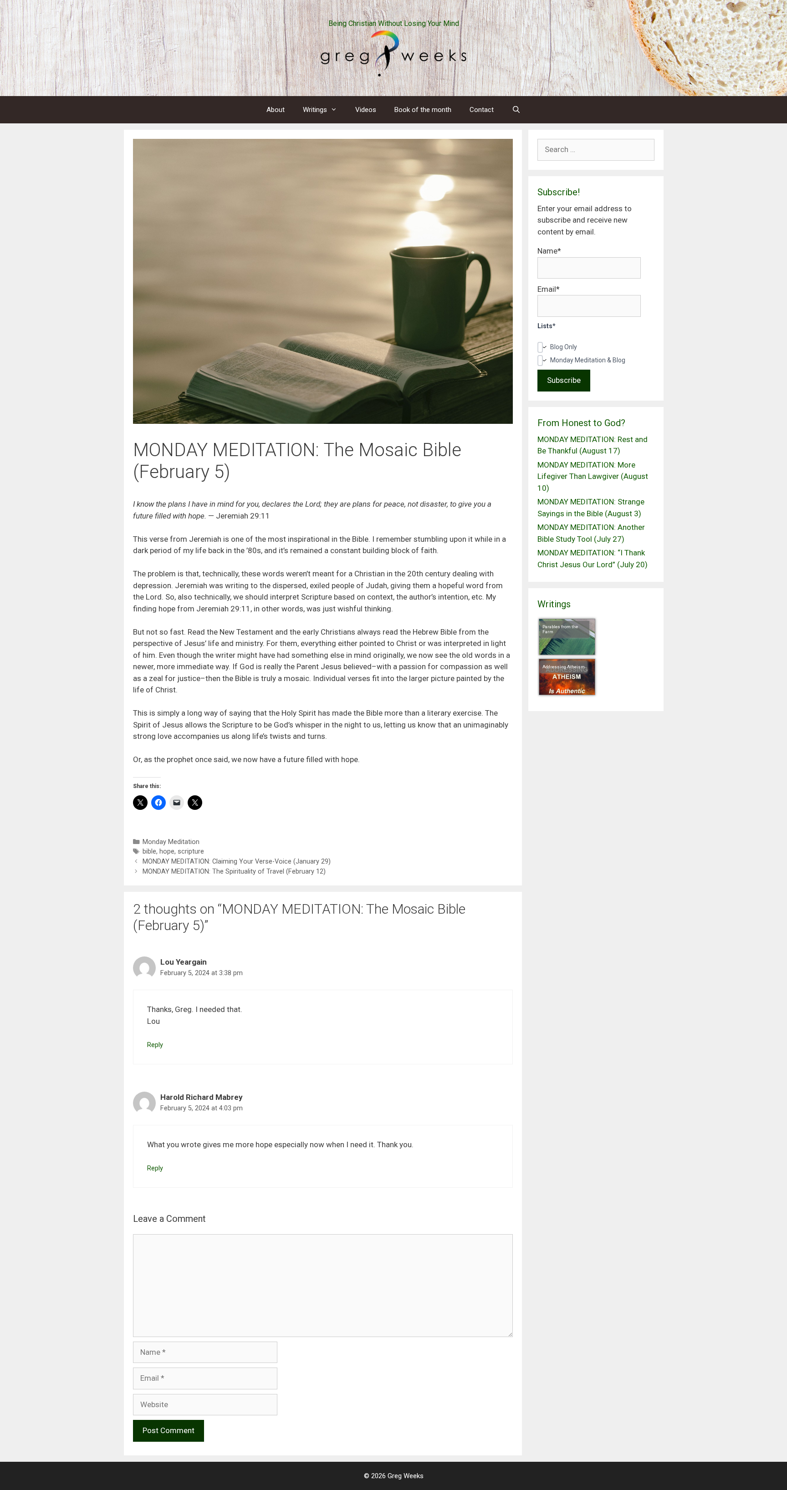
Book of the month (422, 110)
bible (149, 851)
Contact (482, 110)
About (275, 110)
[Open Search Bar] (516, 109)
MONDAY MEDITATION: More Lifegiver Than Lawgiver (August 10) (592, 476)
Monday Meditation (171, 842)
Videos (365, 110)
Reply (155, 1045)
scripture (191, 851)
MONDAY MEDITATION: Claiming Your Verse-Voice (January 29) (237, 861)
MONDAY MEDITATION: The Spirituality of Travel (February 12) (234, 871)
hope (166, 851)
